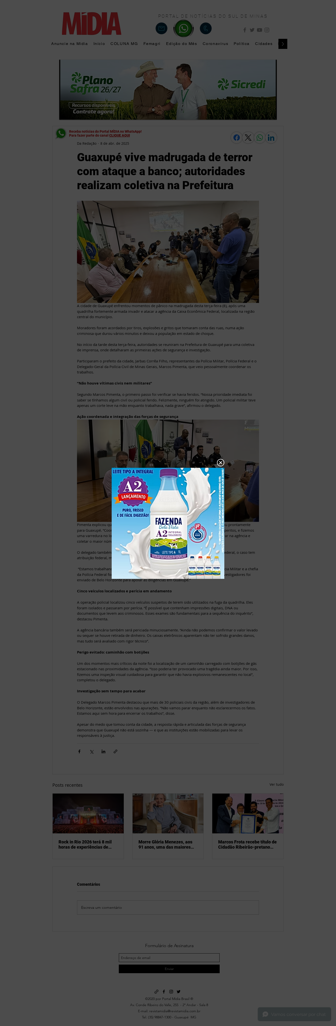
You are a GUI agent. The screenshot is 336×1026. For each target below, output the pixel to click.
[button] (220, 462)
